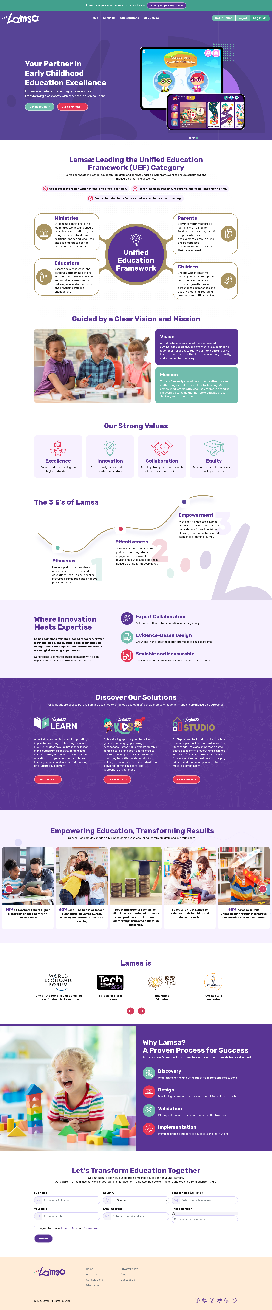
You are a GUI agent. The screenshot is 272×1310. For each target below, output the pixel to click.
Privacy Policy (91, 1228)
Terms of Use (68, 1228)
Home (94, 18)
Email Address (112, 1208)
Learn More (47, 779)
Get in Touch (223, 18)
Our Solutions (129, 18)
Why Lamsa (151, 18)
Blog (123, 1274)
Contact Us (128, 1279)
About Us (109, 18)
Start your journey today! (166, 5)
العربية (243, 18)
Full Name (40, 1192)
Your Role (40, 1208)
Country (108, 1192)
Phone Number (182, 1208)
